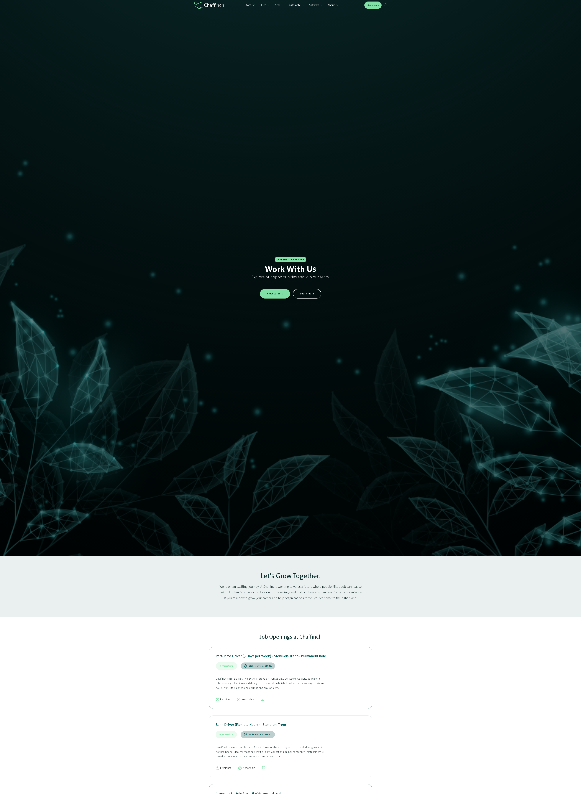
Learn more (307, 294)
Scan (277, 5)
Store (248, 5)
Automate (294, 5)
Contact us (373, 5)
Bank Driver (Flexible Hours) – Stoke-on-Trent (251, 725)
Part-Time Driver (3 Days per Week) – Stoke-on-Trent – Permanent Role (271, 656)
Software (314, 5)
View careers (275, 294)
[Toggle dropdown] (254, 5)
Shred (263, 5)
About (331, 5)
